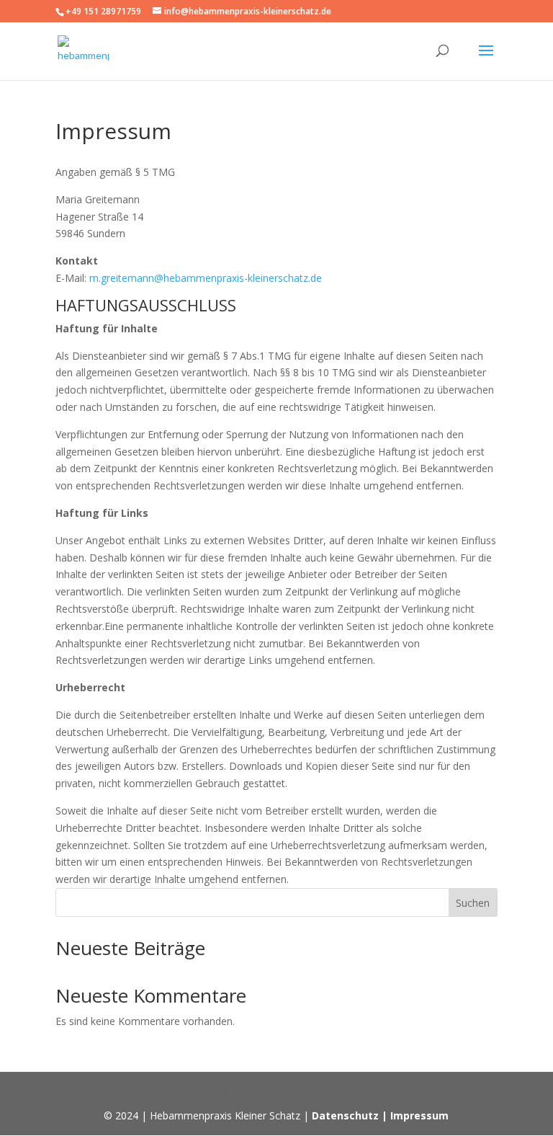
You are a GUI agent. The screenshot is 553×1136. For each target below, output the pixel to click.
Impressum (419, 1115)
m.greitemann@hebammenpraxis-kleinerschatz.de (205, 278)
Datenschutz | (351, 1115)
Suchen (473, 903)
